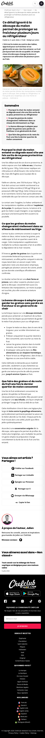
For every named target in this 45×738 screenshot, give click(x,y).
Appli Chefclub (22, 682)
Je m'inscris (22, 626)
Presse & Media (22, 684)
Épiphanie (22, 638)
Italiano (23, 719)
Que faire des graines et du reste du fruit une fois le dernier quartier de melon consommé (22, 137)
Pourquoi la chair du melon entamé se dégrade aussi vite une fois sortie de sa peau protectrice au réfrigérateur (23, 112)
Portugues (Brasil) (24, 722)
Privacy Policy (13, 733)
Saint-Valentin (22, 644)
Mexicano (23, 716)
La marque (22, 670)
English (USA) (23, 711)
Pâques (22, 647)
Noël (22, 652)
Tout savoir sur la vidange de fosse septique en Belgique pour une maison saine (20, 565)
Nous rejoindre (22, 693)
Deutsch (24, 705)
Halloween (22, 649)
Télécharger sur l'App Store (13, 593)
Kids (22, 655)
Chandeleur (22, 641)
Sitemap (33, 733)
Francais (24, 702)
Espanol (24, 714)
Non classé (28, 10)
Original (22, 658)
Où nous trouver (22, 676)
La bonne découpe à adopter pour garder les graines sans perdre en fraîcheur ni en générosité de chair (22, 128)
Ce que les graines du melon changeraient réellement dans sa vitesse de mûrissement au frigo (20, 120)
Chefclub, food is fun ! (12, 10)
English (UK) (24, 708)
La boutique (22, 673)
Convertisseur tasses (22, 661)
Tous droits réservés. (36, 731)
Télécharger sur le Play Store (31, 593)
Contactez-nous (22, 690)
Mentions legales (22, 687)
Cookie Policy (24, 733)
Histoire (22, 679)
